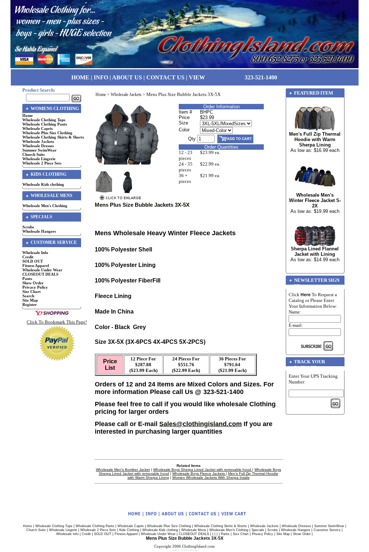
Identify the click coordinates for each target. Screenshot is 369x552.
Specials (258, 530)
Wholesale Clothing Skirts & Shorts (53, 137)
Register (29, 304)
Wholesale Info (35, 252)
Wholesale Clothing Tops (43, 120)
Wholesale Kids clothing (43, 184)
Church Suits (33, 154)
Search (28, 296)
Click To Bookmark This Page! (57, 322)
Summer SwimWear (39, 150)
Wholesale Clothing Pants (44, 124)
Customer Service (327, 530)
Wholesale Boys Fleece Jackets (199, 474)
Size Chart (31, 291)
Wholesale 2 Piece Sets (41, 163)
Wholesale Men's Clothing (44, 205)
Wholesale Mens (193, 530)
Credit (28, 257)
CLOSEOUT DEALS (40, 274)
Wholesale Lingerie (38, 159)
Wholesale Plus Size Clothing (47, 133)
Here (306, 294)
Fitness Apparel (35, 265)
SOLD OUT (32, 261)
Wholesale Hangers (39, 231)
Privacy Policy (35, 287)
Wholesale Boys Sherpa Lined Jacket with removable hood (202, 470)
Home (27, 115)
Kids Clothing (129, 530)
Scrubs (28, 227)
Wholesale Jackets (38, 141)
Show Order (33, 283)
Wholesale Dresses (38, 146)
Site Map (30, 300)
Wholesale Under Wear (42, 270)
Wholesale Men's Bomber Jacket (123, 470)
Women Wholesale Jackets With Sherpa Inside (211, 477)
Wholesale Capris (37, 128)
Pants (27, 278)
